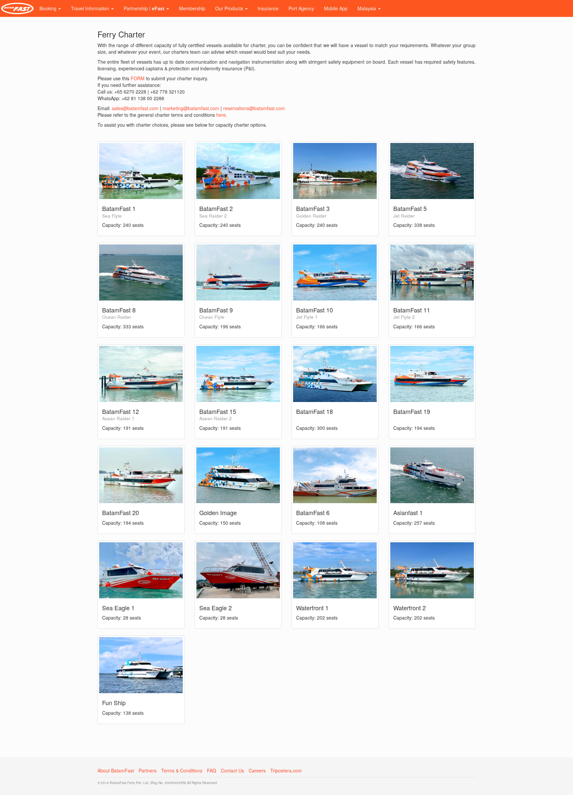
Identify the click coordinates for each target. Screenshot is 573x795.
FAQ (211, 770)
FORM (138, 78)
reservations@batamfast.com (254, 108)
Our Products (229, 8)
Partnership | (144, 8)
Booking (48, 8)
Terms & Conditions (181, 770)
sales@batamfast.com (135, 108)
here (221, 114)
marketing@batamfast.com (190, 108)
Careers (257, 770)
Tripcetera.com (286, 770)
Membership (192, 8)
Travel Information (90, 8)
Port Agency (301, 8)
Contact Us (232, 770)
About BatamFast (115, 770)
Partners (148, 770)
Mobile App (336, 8)
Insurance (268, 8)
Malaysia (367, 8)
